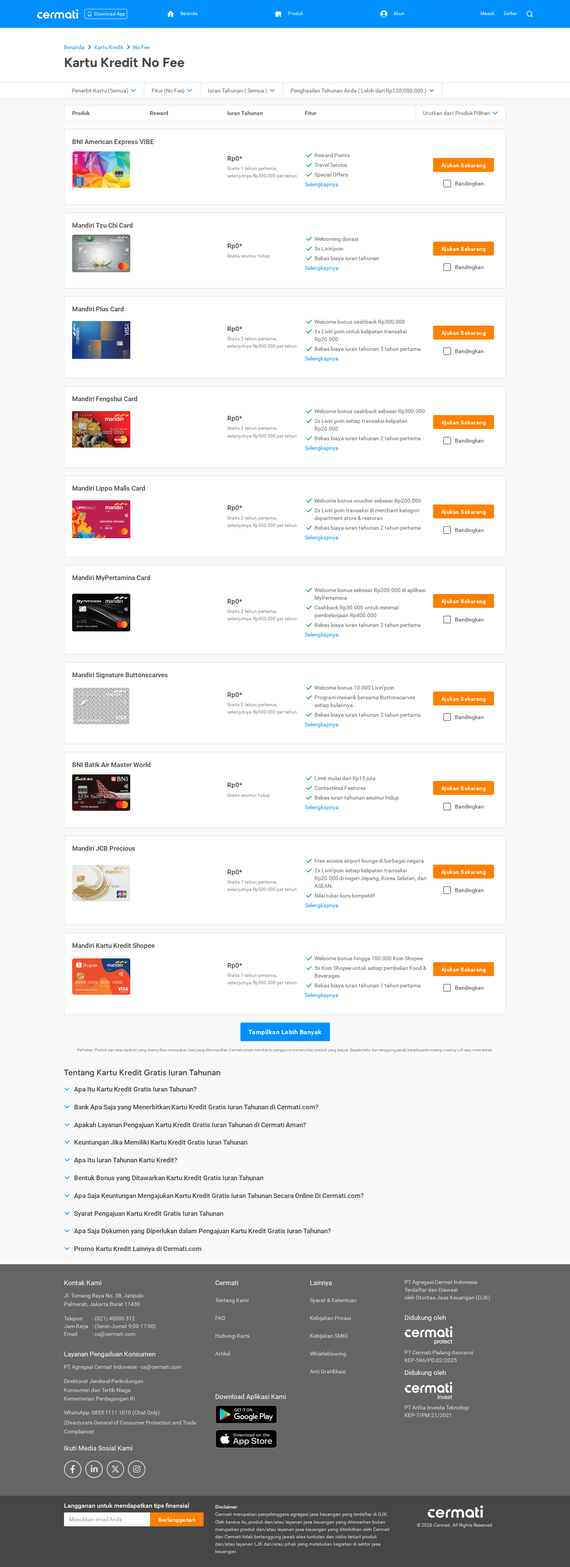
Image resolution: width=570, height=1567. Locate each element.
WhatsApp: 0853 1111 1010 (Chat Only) (112, 1412)
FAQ (220, 1318)
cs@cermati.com (115, 1334)
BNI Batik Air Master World (111, 765)
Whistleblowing (328, 1354)
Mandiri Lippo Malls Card (108, 488)
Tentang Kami (232, 1300)
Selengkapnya (322, 184)
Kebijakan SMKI (328, 1336)
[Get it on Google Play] (304, 1414)
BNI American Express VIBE (113, 142)
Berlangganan (176, 1520)
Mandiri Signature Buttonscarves (120, 675)
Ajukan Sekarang (463, 165)
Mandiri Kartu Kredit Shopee (113, 945)
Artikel (222, 1354)
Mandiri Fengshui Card (105, 399)
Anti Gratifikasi (327, 1371)
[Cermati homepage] (455, 1511)
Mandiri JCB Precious (103, 848)
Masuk (487, 13)
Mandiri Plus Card (98, 309)
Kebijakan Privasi (330, 1318)
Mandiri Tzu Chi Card (102, 225)
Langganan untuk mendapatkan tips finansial (126, 1505)
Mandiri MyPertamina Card (111, 578)
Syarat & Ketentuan (333, 1300)
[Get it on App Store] (304, 1439)
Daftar (510, 13)
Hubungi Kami (232, 1336)
